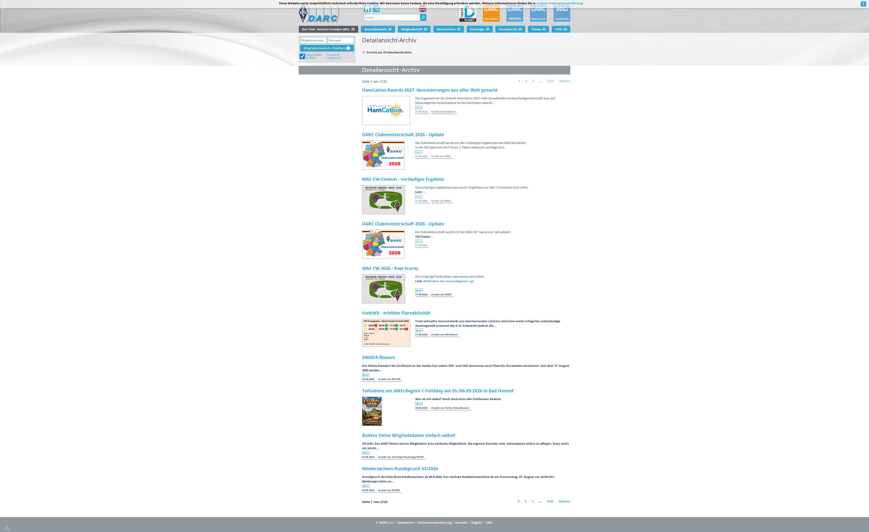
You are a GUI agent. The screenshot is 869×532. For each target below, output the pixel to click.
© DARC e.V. (384, 522)
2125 (551, 81)
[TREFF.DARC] (467, 13)
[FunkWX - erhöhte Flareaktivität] (386, 333)
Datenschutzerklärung (434, 522)
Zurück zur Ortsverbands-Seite (389, 52)
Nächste (564, 81)
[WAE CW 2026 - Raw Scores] (383, 288)
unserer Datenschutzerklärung (559, 3)
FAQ (489, 522)
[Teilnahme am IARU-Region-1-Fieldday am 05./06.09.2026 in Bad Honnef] (372, 411)
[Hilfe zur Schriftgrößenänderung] (376, 9)
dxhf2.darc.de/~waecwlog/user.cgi (448, 281)
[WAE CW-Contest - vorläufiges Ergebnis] (383, 199)
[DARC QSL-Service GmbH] (491, 13)
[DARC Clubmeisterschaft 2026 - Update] (383, 155)
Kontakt (461, 522)
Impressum (405, 522)
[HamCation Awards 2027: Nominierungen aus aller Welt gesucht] (386, 110)
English (476, 522)
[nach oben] (7, 527)
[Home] (367, 9)
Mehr (419, 107)
